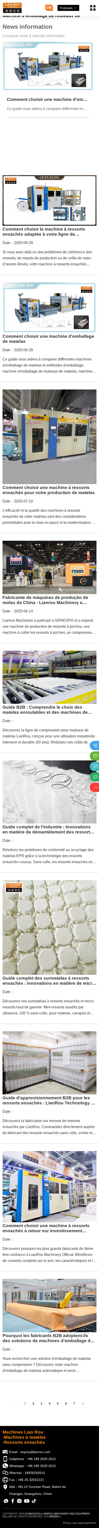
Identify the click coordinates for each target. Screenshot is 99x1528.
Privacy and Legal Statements (79, 1523)
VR (49, 8)
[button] (92, 9)
